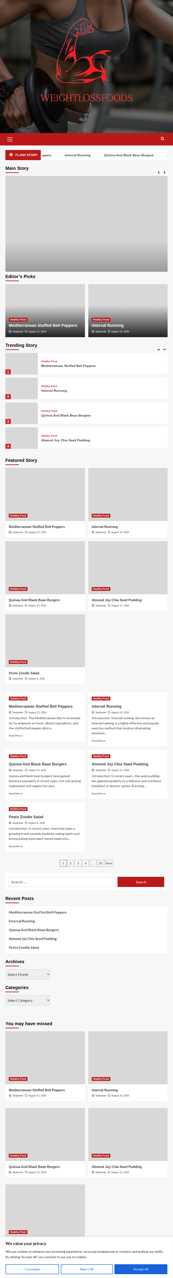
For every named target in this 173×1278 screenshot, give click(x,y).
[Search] (162, 139)
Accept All (141, 1269)
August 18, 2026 (120, 331)
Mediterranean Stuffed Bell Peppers (43, 325)
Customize (32, 1269)
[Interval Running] (128, 310)
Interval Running (70, 155)
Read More (16, 735)
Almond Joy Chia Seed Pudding (65, 440)
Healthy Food (18, 319)
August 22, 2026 (37, 331)
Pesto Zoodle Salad (24, 673)
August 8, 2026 (36, 678)
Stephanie (17, 331)
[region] (86, 1257)
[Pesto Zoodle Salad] (45, 640)
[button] (9, 138)
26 (100, 863)
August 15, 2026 (37, 605)
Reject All (86, 1269)
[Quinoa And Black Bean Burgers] (21, 413)
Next (109, 863)
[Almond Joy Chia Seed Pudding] (21, 438)
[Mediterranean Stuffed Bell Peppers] (86, 257)
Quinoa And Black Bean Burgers (121, 155)
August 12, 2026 (120, 605)
